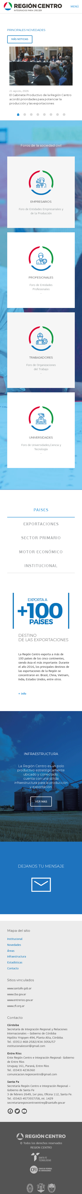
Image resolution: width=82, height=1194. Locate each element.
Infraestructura (16, 956)
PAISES (41, 510)
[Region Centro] (33, 6)
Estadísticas (14, 962)
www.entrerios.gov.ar (20, 1000)
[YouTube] (24, 1111)
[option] (41, 78)
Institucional (15, 939)
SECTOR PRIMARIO (41, 537)
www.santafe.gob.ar (19, 988)
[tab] (41, 510)
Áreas (10, 950)
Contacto (13, 968)
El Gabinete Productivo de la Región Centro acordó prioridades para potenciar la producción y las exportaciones (40, 99)
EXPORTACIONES (41, 524)
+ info (22, 693)
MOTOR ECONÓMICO (41, 552)
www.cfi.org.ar (15, 1006)
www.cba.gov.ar (16, 994)
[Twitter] (17, 1111)
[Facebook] (10, 1111)
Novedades (14, 944)
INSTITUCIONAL (41, 565)
